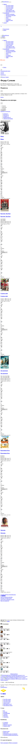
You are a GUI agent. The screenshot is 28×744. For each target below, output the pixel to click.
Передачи (5, 715)
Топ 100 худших (9, 6)
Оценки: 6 (5, 113)
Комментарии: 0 (7, 117)
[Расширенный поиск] (1, 26)
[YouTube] (4, 595)
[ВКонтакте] (1, 595)
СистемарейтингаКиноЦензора (3, 73)
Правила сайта (9, 20)
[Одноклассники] (5, 595)
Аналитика (8, 16)
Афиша (5, 4)
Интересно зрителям (10, 15)
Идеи (7, 17)
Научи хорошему (5, 742)
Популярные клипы (10, 11)
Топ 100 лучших (10, 5)
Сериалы (5, 714)
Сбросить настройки (8, 118)
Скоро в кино (9, 9)
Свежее (5, 22)
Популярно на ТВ (10, 10)
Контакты (5, 723)
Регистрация (6, 29)
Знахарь (3, 530)
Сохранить (3, 110)
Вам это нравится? (5, 600)
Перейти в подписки (5, 111)
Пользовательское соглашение (10, 733)
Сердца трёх (4, 293)
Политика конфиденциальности (10, 735)
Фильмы (5, 712)
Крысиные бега (5, 450)
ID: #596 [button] (2, 83)
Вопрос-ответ (6, 731)
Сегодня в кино (9, 8)
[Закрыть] (2, 91)
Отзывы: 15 (6, 116)
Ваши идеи (5, 732)
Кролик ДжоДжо (6, 213)
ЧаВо (7, 21)
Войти (4, 30)
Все (4, 710)
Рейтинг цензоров (10, 14)
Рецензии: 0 (6, 115)
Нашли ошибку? (4, 680)
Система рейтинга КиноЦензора (8, 594)
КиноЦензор (6, 12)
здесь (8, 621)
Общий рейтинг (14, 673)
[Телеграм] (2, 595)
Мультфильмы (6, 713)
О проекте (8, 19)
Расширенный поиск (5, 71)
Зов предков (4, 370)
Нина (2, 136)
